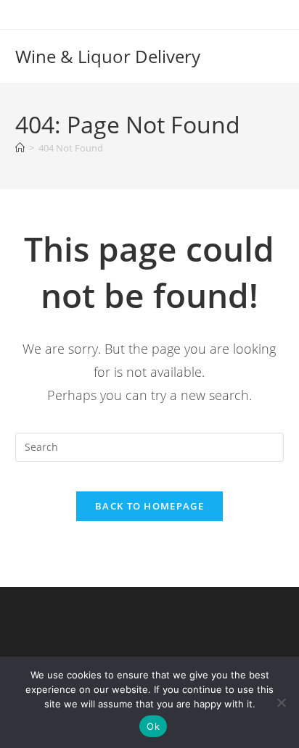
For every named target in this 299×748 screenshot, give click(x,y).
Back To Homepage (149, 505)
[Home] (20, 147)
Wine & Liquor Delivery (107, 56)
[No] (281, 702)
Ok (153, 726)
